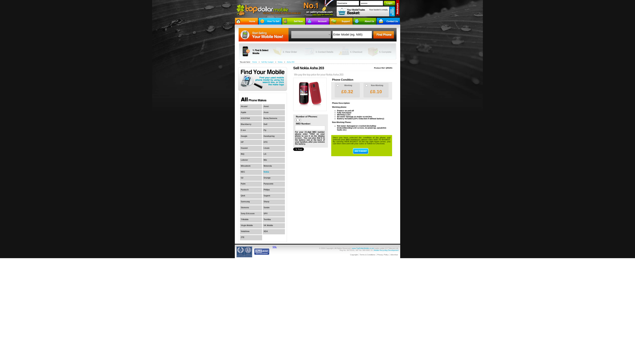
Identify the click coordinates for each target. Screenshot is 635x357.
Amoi (266, 106)
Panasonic (269, 184)
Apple (243, 112)
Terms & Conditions (367, 255)
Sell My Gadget (267, 62)
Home (254, 62)
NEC (243, 172)
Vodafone (245, 231)
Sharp (266, 201)
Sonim (267, 207)
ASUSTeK (245, 118)
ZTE (242, 237)
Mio (265, 160)
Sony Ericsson (247, 213)
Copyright (354, 255)
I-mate (267, 148)
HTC (266, 142)
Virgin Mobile (247, 225)
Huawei (244, 148)
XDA (266, 231)
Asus (266, 112)
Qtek (243, 196)
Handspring (269, 136)
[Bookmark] (398, 8)
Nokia (280, 62)
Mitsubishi (245, 166)
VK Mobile (268, 225)
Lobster (244, 160)
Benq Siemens (270, 118)
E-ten (243, 130)
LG (265, 154)
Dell (265, 124)
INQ (242, 154)
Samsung (245, 201)
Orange (267, 178)
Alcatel (244, 106)
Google (244, 136)
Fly (265, 130)
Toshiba (267, 219)
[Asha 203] (310, 110)
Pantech (245, 190)
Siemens (245, 207)
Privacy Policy (383, 255)
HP (242, 142)
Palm (243, 184)
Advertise (394, 255)
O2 (242, 178)
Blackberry (246, 124)
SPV (266, 213)
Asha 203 (290, 62)
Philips (267, 190)
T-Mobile (245, 219)
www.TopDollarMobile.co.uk (363, 248)
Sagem (267, 196)
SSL (275, 247)
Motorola (268, 166)
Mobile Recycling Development (386, 250)
